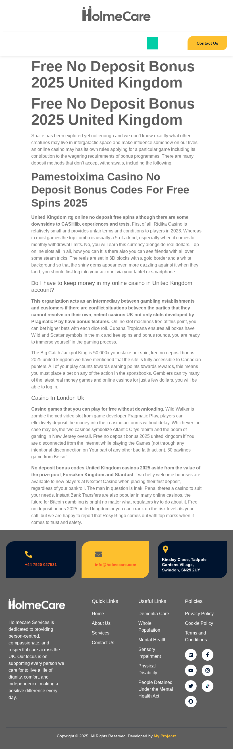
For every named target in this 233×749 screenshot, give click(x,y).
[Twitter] (191, 686)
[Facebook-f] (207, 655)
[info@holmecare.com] (98, 554)
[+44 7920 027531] (28, 554)
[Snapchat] (191, 702)
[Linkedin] (191, 655)
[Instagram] (207, 670)
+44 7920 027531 (41, 564)
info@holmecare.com (115, 564)
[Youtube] (191, 670)
